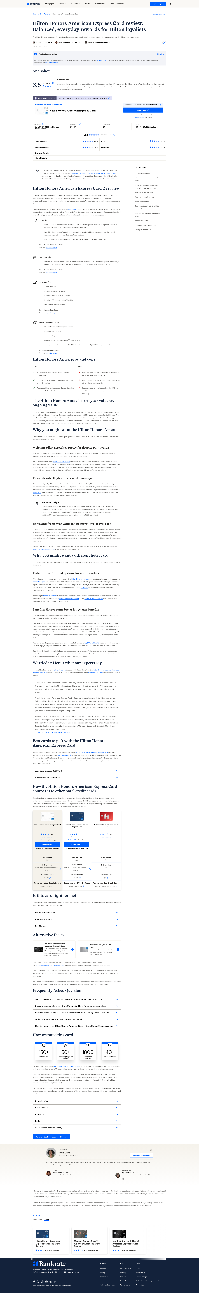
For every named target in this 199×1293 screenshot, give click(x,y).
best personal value (95, 673)
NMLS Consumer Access (64, 1270)
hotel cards (37, 492)
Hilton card (72, 209)
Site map (123, 1273)
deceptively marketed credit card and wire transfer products (95, 173)
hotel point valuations (61, 461)
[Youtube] (50, 1281)
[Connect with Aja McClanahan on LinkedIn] (123, 1179)
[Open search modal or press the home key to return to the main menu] (170, 3)
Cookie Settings (141, 1277)
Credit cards (104, 1277)
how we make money (52, 62)
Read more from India (141, 1155)
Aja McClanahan (103, 42)
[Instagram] (42, 1281)
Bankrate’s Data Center (107, 1285)
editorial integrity (102, 60)
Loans (102, 1281)
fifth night (84, 587)
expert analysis (51, 247)
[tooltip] (53, 83)
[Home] (33, 4)
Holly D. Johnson (59, 670)
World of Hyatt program (94, 598)
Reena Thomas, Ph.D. (73, 42)
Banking (102, 1273)
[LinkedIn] (46, 1281)
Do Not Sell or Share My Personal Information (151, 1281)
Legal (138, 1269)
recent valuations (50, 596)
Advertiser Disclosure (159, 14)
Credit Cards (37, 14)
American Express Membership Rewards (92, 752)
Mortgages (103, 1269)
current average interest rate (44, 549)
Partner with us (125, 1285)
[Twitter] (38, 1281)
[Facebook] (34, 1281)
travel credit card (64, 755)
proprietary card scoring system (66, 1066)
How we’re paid (125, 1269)
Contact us (124, 1281)
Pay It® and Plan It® (91, 643)
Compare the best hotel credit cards (51, 1137)
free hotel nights (39, 582)
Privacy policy (140, 1273)
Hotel (46, 1219)
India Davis (48, 42)
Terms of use (140, 1285)
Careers (123, 1277)
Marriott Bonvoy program (69, 598)
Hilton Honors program (80, 579)
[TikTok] (55, 1281)
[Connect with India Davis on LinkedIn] (151, 1150)
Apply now (141, 110)
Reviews (47, 14)
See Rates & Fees (139, 117)
